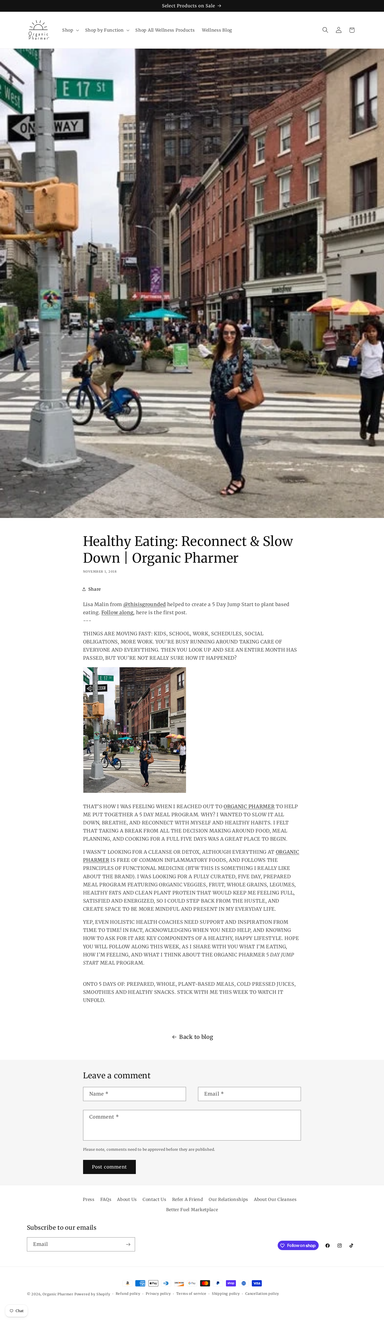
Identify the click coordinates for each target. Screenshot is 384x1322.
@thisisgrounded (144, 604)
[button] (70, 30)
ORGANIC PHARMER (249, 807)
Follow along (117, 612)
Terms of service (191, 1294)
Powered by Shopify (92, 1294)
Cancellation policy (262, 1294)
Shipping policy (226, 1294)
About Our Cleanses (275, 1199)
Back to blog (196, 1037)
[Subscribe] (128, 1244)
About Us (127, 1199)
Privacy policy (158, 1294)
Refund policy (128, 1294)
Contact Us (154, 1199)
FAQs (106, 1199)
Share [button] (94, 589)
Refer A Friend (187, 1199)
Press (88, 1199)
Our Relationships (228, 1199)
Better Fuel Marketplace (192, 1209)
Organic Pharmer (58, 1294)
